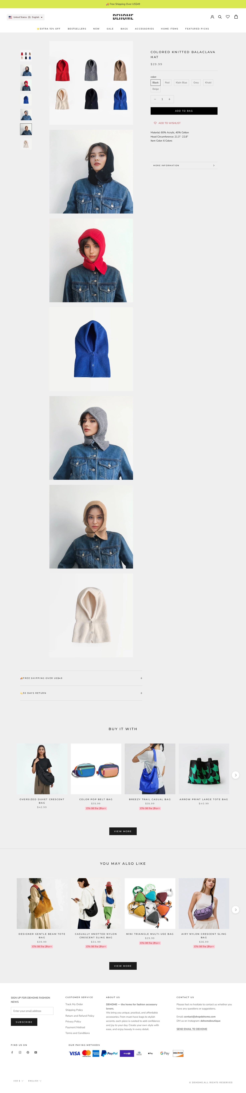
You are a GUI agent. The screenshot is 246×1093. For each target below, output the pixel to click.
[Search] (220, 16)
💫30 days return (33, 693)
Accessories (144, 28)
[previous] (10, 775)
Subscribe (24, 1022)
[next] (235, 775)
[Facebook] (12, 1052)
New (96, 28)
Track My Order (74, 1004)
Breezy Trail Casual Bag (150, 799)
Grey (196, 82)
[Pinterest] (28, 1052)
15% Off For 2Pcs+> (96, 808)
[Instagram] (20, 1052)
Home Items (169, 28)
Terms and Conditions (77, 1033)
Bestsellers (77, 28)
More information (166, 165)
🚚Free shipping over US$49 (41, 678)
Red (167, 82)
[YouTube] (35, 1052)
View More (123, 831)
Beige (155, 89)
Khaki (208, 82)
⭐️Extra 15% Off (49, 28)
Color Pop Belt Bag (96, 799)
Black (155, 82)
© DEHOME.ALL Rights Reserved (211, 1082)
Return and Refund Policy (79, 1015)
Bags (124, 28)
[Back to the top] (239, 817)
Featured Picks (197, 28)
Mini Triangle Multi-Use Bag (150, 934)
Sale (110, 28)
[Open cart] (236, 17)
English (33, 1081)
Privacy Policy (73, 1021)
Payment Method (75, 1027)
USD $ (16, 1081)
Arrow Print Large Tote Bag (204, 799)
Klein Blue (181, 82)
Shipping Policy (74, 1010)
